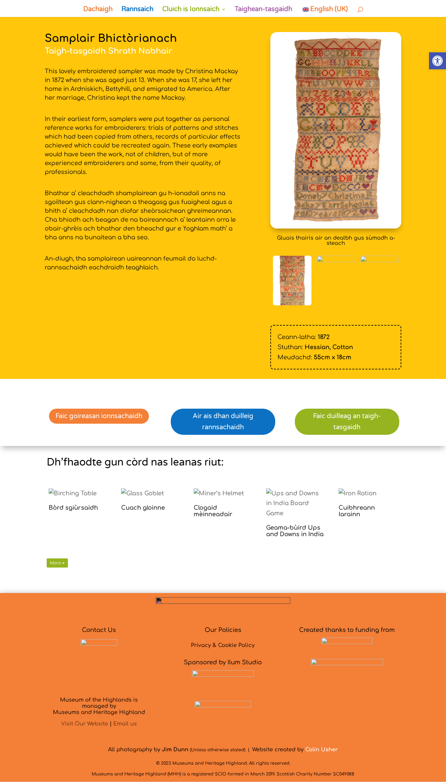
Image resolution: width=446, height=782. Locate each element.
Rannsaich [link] (137, 10)
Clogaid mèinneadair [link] (213, 511)
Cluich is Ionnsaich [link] (190, 10)
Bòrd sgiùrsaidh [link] (73, 507)
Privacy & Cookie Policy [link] (223, 645)
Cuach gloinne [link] (143, 507)
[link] (437, 60)
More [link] (56, 563)
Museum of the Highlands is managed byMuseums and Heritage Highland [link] (99, 706)
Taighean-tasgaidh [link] (263, 10)
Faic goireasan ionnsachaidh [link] (99, 416)
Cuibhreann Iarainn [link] (357, 511)
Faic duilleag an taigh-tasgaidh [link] (347, 421)
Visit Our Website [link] (84, 724)
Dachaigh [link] (98, 10)
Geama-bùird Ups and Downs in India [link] (295, 530)
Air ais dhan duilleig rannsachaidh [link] (223, 421)
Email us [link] (125, 724)
